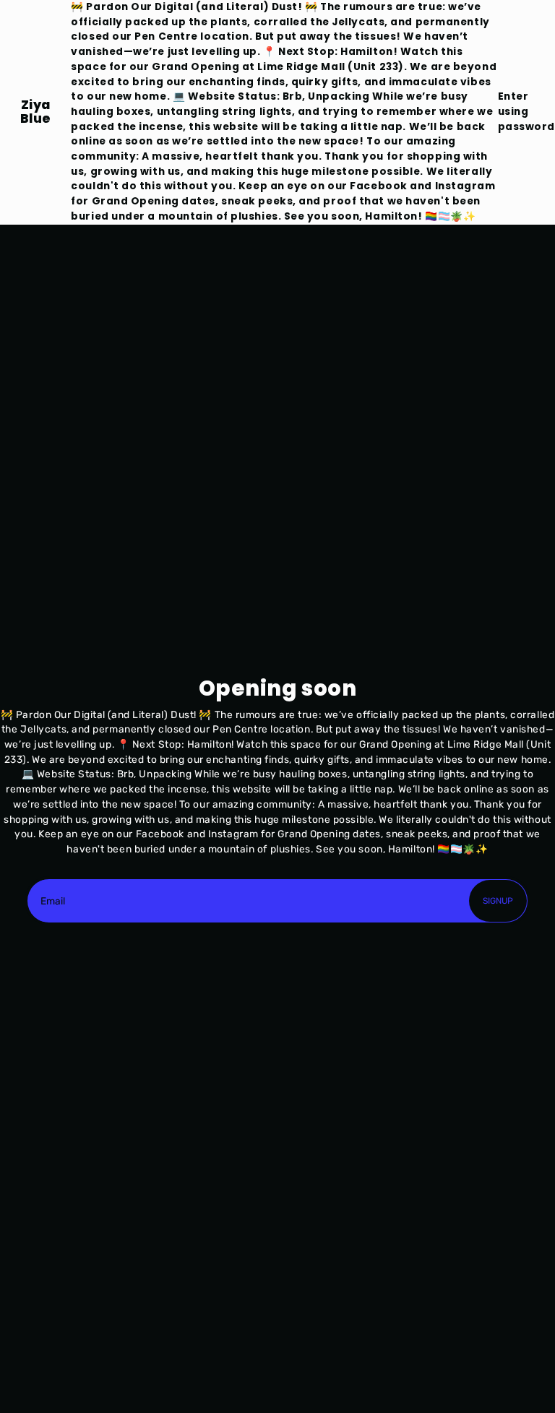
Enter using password (526, 111)
